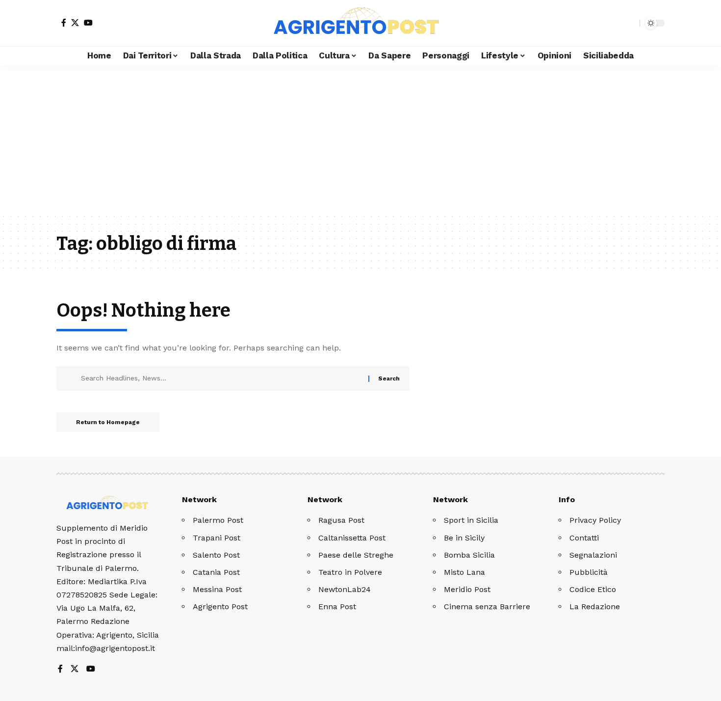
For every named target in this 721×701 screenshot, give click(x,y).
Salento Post (216, 555)
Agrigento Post (220, 606)
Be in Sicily (464, 537)
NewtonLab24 (344, 589)
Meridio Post (467, 589)
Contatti (584, 537)
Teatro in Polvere (350, 572)
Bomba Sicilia (469, 555)
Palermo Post (218, 520)
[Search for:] (221, 378)
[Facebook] (64, 23)
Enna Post (337, 606)
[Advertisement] (360, 139)
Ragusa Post (341, 520)
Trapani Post (216, 537)
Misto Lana (464, 572)
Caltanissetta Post (352, 537)
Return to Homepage (108, 422)
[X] (75, 23)
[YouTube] (88, 23)
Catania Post (216, 572)
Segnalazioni (593, 555)
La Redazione (594, 606)
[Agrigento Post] (360, 23)
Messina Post (217, 589)
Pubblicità (588, 572)
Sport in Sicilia (471, 520)
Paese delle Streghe (355, 555)
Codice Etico (592, 589)
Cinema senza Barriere (487, 606)
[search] (630, 23)
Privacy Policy (595, 520)
